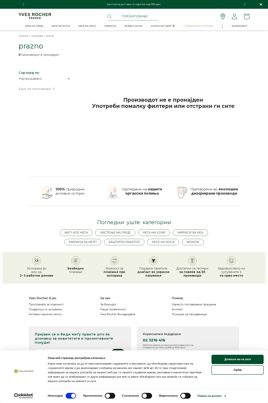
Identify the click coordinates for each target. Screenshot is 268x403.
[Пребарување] (110, 16)
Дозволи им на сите (237, 359)
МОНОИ (193, 242)
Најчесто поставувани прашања (194, 304)
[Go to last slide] (23, 4)
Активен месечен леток (45, 314)
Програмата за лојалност (46, 304)
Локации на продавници (189, 314)
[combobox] (133, 16)
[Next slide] (244, 4)
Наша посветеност (113, 309)
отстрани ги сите (210, 106)
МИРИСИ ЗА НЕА (190, 232)
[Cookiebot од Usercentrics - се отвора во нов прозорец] (24, 396)
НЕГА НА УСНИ (154, 232)
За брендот (108, 304)
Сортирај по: (29, 73)
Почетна (23, 36)
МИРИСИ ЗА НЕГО (83, 242)
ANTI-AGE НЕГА (76, 232)
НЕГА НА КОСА (163, 242)
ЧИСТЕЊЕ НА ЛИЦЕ (115, 232)
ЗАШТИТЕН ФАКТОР (124, 242)
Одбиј (238, 369)
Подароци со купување (45, 309)
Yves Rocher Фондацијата (117, 314)
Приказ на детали (209, 395)
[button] (34, 26)
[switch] (110, 396)
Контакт (177, 309)
